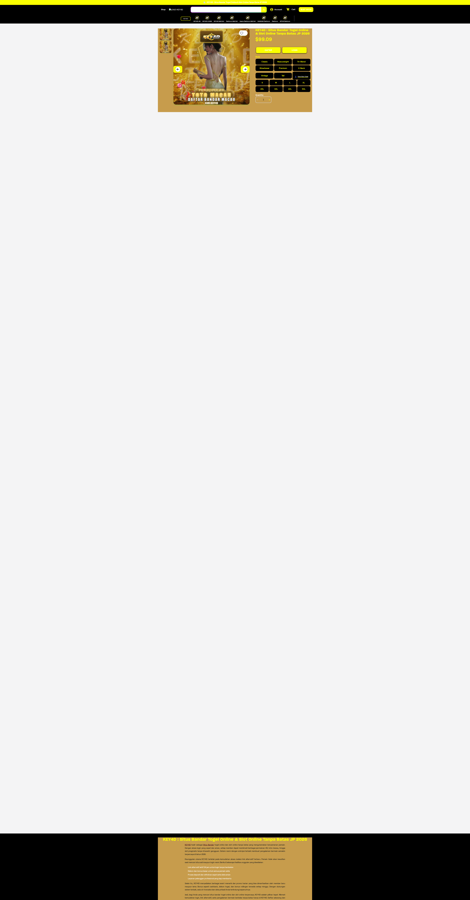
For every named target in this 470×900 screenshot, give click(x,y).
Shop (163, 9)
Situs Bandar (208, 845)
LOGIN (294, 50)
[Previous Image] (177, 69)
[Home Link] (176, 10)
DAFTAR (268, 50)
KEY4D (188, 845)
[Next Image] (245, 69)
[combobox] (226, 9)
